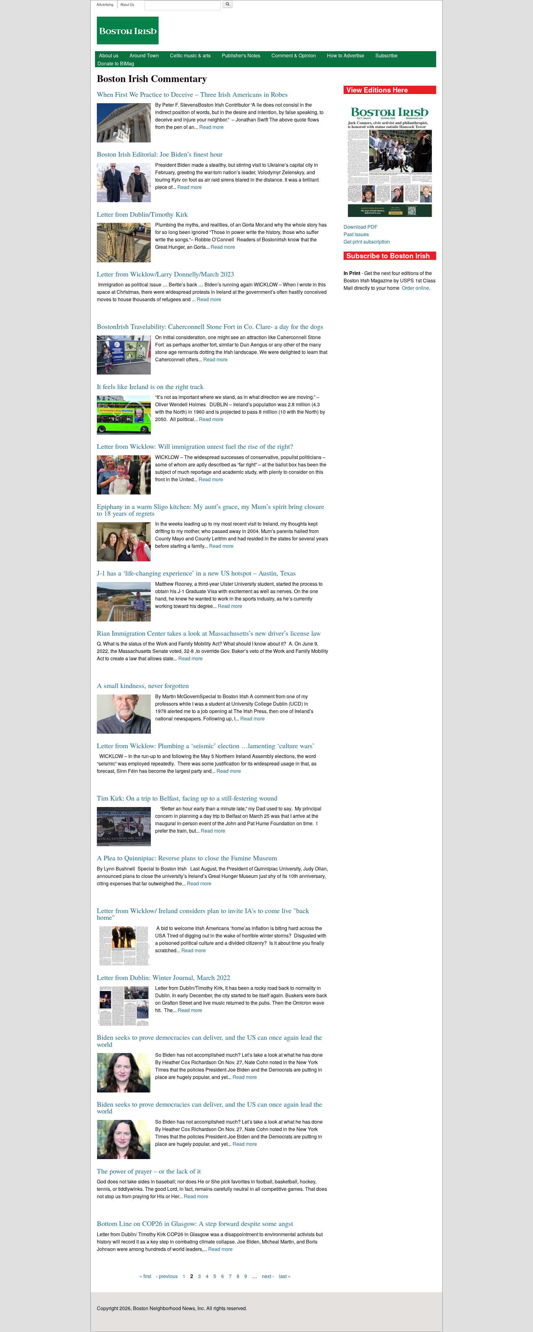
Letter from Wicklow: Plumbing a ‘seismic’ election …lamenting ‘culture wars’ (205, 745)
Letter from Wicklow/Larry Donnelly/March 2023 (165, 273)
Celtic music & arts (190, 55)
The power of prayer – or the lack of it (149, 1170)
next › (268, 1276)
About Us (127, 4)
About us (108, 55)
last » (285, 1276)
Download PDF (361, 226)
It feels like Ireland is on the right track (150, 386)
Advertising (105, 4)
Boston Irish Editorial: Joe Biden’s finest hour (159, 153)
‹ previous (167, 1276)
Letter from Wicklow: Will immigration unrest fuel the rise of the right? (195, 446)
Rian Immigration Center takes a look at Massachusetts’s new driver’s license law (209, 632)
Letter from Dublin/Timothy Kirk (142, 214)
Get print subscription (367, 241)
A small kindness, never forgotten (143, 685)
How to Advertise (345, 55)
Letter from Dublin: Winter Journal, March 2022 (163, 977)
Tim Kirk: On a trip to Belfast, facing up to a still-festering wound (187, 797)
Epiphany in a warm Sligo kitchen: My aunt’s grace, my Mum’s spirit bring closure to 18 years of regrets (210, 510)
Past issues (356, 234)
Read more (211, 126)
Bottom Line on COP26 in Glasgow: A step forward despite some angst (195, 1223)
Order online (415, 287)
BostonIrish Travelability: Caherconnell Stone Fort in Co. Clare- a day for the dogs (210, 326)
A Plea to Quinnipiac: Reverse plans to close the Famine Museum (187, 857)
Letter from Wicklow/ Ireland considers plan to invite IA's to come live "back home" (203, 914)
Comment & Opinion (293, 55)
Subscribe (386, 55)
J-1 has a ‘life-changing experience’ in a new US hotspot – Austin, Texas (196, 572)
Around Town (144, 55)
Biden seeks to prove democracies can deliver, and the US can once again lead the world (209, 1040)
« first (145, 1276)
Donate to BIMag (115, 63)
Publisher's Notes (241, 55)
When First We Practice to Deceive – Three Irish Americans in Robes (192, 94)
